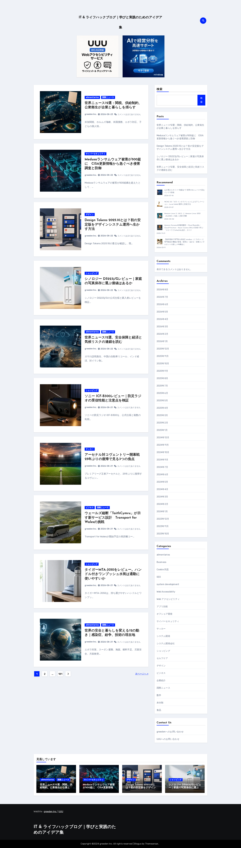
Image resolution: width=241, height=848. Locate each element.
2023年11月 (163, 526)
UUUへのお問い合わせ (168, 739)
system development (168, 584)
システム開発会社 (166, 643)
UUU (61, 811)
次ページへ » (141, 673)
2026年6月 (162, 304)
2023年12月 (163, 519)
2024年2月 (162, 504)
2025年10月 (163, 363)
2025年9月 (162, 371)
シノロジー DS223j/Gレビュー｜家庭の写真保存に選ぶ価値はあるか (185, 788)
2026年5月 (162, 311)
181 (60, 673)
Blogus (137, 843)
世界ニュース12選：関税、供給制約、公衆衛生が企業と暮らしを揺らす (56, 788)
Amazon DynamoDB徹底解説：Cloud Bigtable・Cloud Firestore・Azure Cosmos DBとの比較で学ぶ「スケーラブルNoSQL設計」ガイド (183, 227)
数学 (159, 695)
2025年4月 (162, 408)
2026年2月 (162, 334)
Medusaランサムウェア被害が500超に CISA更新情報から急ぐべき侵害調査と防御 (113, 164)
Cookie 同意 (163, 569)
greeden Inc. (91, 114)
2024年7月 (162, 467)
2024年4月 (162, 489)
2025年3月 (162, 415)
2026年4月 (162, 319)
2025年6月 (162, 393)
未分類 (160, 702)
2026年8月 (162, 289)
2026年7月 (162, 297)
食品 (159, 710)
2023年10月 (163, 533)
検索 (159, 89)
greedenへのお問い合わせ (170, 731)
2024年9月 (162, 459)
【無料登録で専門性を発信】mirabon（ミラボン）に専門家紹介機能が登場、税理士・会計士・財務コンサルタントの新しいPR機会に (184, 242)
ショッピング (91, 273)
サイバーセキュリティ (95, 154)
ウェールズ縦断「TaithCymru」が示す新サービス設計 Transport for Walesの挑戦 (113, 518)
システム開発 (163, 636)
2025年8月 (162, 378)
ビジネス (90, 507)
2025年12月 (163, 348)
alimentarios (92, 97)
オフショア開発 (164, 614)
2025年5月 (162, 400)
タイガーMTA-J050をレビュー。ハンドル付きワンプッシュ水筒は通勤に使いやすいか (113, 574)
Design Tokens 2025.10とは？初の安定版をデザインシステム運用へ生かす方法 (113, 225)
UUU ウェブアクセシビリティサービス (96, 41)
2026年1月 (162, 341)
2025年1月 (162, 430)
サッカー (90, 449)
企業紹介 (161, 680)
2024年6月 (162, 474)
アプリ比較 (162, 606)
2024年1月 (162, 511)
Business (161, 562)
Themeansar (151, 843)
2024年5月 (162, 482)
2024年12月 (163, 437)
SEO (159, 577)
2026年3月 (162, 326)
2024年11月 (163, 445)
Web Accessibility (166, 591)
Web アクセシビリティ (168, 599)
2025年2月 (162, 422)
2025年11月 (163, 356)
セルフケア (162, 658)
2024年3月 (162, 496)
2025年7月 (162, 385)
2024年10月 (163, 452)
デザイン (90, 214)
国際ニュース (108, 97)
